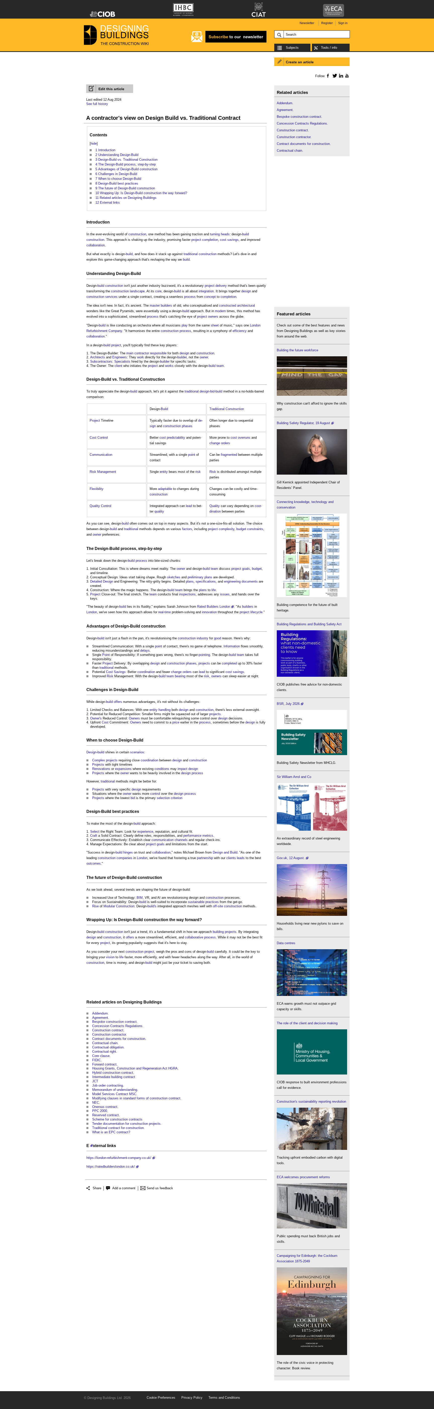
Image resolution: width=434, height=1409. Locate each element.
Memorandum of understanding (114, 1090)
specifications (206, 581)
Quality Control (100, 506)
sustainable (196, 902)
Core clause (101, 1056)
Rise (95, 906)
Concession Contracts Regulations (117, 1026)
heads (225, 234)
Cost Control (99, 437)
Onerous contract (104, 1107)
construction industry (193, 638)
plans (208, 577)
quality (159, 511)
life (213, 590)
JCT (95, 1081)
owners (213, 316)
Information (232, 646)
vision (110, 957)
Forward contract (104, 1064)
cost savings (229, 240)
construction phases (177, 426)
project (196, 240)
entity (164, 472)
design (246, 291)
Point (106, 655)
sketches (173, 577)
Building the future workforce (297, 350)
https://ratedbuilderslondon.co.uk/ (110, 1166)
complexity (226, 529)
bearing (180, 676)
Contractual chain (105, 1043)
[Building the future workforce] (312, 395)
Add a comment (123, 1188)
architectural (246, 305)
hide (94, 143)
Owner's (96, 718)
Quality (214, 506)
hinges (128, 852)
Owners (134, 718)
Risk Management (103, 472)
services (111, 297)
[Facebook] (327, 75)
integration (206, 291)
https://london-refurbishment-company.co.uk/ (118, 1158)
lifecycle (256, 612)
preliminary (195, 577)
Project (95, 420)
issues (225, 594)
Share (97, 1188)
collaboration (95, 245)
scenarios (137, 752)
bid (133, 798)
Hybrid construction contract (112, 1073)
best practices (125, 811)
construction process (176, 331)
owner (204, 357)
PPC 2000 (99, 1111)
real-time (164, 612)
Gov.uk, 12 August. (291, 858)
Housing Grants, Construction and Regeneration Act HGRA (135, 1068)
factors (187, 529)
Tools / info (329, 47)
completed (229, 663)
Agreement (100, 1018)
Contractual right (104, 1051)
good (217, 638)
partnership (205, 858)
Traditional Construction (142, 379)
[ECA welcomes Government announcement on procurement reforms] (312, 1227)
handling (164, 710)
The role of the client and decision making (307, 1023)
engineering (232, 581)
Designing (132, 1002)
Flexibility (96, 489)
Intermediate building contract (113, 1077)
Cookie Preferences (161, 1397)
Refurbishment (96, 331)
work (140, 357)
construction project (140, 951)
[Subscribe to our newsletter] (228, 42)
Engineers (119, 357)
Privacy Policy (191, 1397)
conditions (161, 769)
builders (247, 606)
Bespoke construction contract (114, 1022)
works (169, 366)
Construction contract (107, 1030)
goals (246, 569)
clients (231, 858)
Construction (125, 906)
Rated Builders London (213, 606)
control (155, 794)
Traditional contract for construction (118, 1128)
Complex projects (105, 760)
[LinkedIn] (340, 75)
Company (115, 331)
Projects (98, 764)
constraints (255, 529)
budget (241, 529)
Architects (97, 357)
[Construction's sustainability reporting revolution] (312, 1149)
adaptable (165, 489)
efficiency (240, 331)
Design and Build (225, 852)
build (245, 234)
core (158, 291)
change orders (219, 443)
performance (192, 835)
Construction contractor (109, 1034)
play (185, 325)
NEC (95, 1102)
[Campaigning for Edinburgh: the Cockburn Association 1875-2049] (312, 1354)
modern (220, 311)
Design (125, 740)
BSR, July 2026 (288, 704)
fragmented (229, 455)
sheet (215, 325)
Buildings (152, 1002)
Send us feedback (160, 1188)
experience (145, 831)
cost (162, 437)
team (220, 366)
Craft (93, 835)
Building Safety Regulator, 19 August (303, 423)
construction (137, 234)
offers (118, 702)
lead (189, 506)
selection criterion (169, 798)
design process (192, 773)
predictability (176, 437)
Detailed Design (101, 581)
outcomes (93, 863)
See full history (97, 104)
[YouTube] (346, 75)
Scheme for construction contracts (117, 1119)
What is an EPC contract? (111, 1132)
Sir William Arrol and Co (294, 777)
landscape (137, 291)
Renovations (101, 769)
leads (241, 858)
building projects (224, 932)
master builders (161, 305)
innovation (209, 612)
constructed (227, 305)
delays (145, 650)
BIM (140, 897)
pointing (204, 655)
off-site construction (227, 906)
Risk (212, 472)
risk (198, 472)
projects (204, 663)
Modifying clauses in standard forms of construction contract (136, 1098)
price (175, 722)
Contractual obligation (108, 1047)
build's (151, 906)
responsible (158, 353)
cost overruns (240, 437)
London (255, 325)
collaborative (194, 937)
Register (327, 23)
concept (210, 297)
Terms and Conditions (224, 1397)
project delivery (216, 286)
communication (162, 840)
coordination (146, 672)
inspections (187, 594)
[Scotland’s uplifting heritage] (312, 829)
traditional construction (200, 254)
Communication (101, 455)
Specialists (122, 361)
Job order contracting (107, 1085)
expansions (123, 769)
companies (124, 858)
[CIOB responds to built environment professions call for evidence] (312, 1073)
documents (250, 581)
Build (136, 273)
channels (181, 840)
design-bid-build (211, 391)
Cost (105, 722)
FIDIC (96, 1060)
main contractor (137, 353)
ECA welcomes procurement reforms (303, 1177)
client (118, 366)
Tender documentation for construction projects (126, 1123)
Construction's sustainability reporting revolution (311, 1101)
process (190, 297)
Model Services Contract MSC (114, 1094)
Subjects (292, 47)
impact (182, 769)
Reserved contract (105, 1115)
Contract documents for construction (118, 1039)
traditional (192, 391)
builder (182, 357)
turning (215, 234)
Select (94, 831)
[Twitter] (334, 75)
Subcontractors (101, 361)
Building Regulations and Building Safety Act (309, 624)
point (191, 455)
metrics (207, 835)
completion (210, 240)
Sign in (343, 23)
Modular (109, 906)
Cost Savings (116, 672)
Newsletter (307, 23)
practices (212, 902)
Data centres (286, 943)
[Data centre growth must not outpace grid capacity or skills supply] (312, 995)
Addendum (100, 1013)
